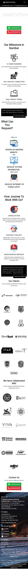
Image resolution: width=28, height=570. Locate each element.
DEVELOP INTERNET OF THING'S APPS (14, 185)
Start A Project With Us (7, 518)
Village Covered (7, 553)
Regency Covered (21, 551)
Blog (17, 553)
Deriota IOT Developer (7, 560)
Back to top (14, 568)
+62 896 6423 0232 (7, 5)
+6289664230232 (15, 28)
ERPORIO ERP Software (20, 560)
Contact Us (22, 553)
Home (16, 549)
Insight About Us (5, 514)
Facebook (6, 531)
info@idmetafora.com (21, 5)
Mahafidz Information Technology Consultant (14, 564)
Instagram (6, 534)
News (13, 553)
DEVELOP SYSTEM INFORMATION (14, 168)
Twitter (5, 536)
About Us (21, 549)
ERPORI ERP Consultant (21, 562)
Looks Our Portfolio (19, 116)
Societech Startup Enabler (7, 562)
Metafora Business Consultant (14, 566)
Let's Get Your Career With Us (9, 516)
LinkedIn (6, 529)
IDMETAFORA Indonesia (7, 549)
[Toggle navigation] (24, 2)
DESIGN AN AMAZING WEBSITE (14, 151)
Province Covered (10, 551)
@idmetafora (4, 542)
